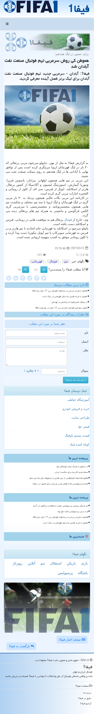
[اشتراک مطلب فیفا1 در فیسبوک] (23, 277)
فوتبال (68, 219)
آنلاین (31, 563)
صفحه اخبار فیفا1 (70, 639)
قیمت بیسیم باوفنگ (77, 435)
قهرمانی (36, 261)
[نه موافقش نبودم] (25, 269)
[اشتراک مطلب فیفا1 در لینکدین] (9, 277)
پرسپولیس (65, 573)
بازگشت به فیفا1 (20, 646)
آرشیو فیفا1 (85, 703)
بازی (84, 563)
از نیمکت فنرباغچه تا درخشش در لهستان (69, 302)
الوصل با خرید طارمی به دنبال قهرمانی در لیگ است (64, 296)
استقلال (55, 563)
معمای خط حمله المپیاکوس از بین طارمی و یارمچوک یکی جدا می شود (58, 478)
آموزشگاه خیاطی (78, 399)
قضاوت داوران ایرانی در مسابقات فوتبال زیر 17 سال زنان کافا (59, 291)
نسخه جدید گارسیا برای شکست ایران (71, 472)
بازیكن (71, 563)
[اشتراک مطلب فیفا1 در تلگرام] (30, 277)
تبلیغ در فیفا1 (84, 698)
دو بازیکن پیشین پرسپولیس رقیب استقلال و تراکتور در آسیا (60, 506)
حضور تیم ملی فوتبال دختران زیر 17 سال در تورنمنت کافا (61, 308)
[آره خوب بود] (43, 269)
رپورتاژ (18, 563)
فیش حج (83, 426)
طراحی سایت (80, 417)
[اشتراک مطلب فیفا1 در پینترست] (37, 277)
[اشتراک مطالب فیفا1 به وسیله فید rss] (16, 277)
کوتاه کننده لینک (79, 444)
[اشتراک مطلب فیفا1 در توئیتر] (44, 277)
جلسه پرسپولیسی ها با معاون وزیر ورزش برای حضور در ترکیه (60, 484)
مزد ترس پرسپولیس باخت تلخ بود (72, 511)
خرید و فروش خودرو (76, 408)
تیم (66, 261)
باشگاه (83, 573)
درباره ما (87, 692)
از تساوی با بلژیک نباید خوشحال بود (72, 466)
